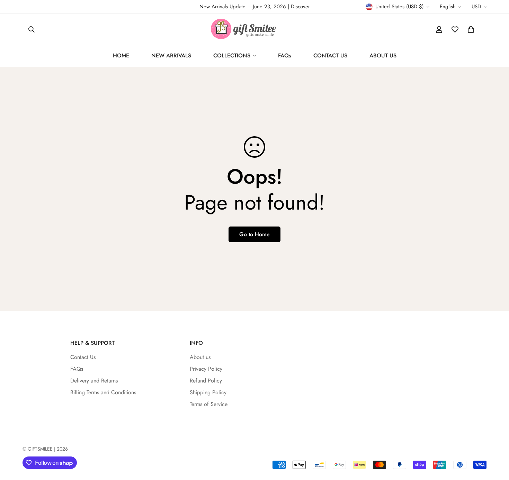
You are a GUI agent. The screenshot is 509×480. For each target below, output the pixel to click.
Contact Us (83, 357)
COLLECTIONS (231, 55)
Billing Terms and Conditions (103, 392)
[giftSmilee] (254, 29)
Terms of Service (208, 404)
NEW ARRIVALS (171, 55)
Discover (300, 6)
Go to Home (254, 234)
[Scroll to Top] (495, 442)
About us (200, 357)
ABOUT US (382, 55)
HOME (121, 55)
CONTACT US (330, 55)
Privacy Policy (206, 369)
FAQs (284, 55)
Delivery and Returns (94, 381)
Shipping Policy (208, 392)
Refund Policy (206, 381)
